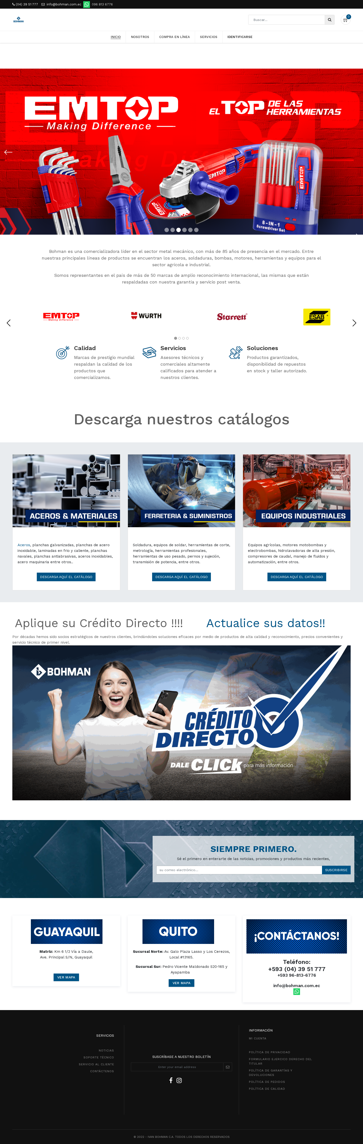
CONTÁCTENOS (102, 1071)
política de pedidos (267, 1082)
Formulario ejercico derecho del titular (280, 1061)
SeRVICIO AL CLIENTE (96, 1064)
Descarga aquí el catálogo (66, 577)
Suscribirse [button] (336, 870)
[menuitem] (116, 37)
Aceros (24, 545)
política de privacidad (269, 1052)
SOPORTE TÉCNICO (98, 1057)
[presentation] (8, 323)
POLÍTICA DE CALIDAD (267, 1088)
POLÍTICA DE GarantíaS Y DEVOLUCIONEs (270, 1073)
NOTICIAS (106, 1050)
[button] (8, 152)
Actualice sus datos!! (265, 623)
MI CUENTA (257, 1038)
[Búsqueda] (329, 19)
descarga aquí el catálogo (181, 577)
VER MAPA (66, 977)
